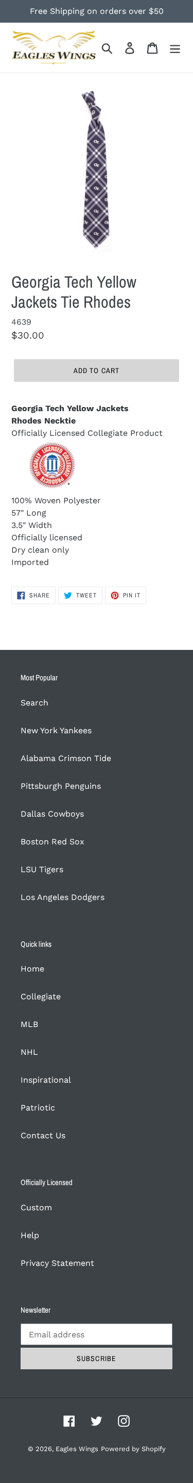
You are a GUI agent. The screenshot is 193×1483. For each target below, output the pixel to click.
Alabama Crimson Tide (66, 758)
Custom (36, 1207)
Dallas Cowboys (52, 814)
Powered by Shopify (133, 1449)
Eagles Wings (77, 1449)
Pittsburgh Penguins (61, 786)
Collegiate (41, 996)
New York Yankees (56, 730)
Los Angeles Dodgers (62, 897)
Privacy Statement (57, 1263)
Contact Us (43, 1135)
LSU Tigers (42, 869)
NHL (29, 1052)
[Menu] (175, 47)
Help (30, 1235)
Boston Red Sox (52, 841)
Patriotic (38, 1108)
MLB (29, 1024)
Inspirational (46, 1080)
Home (32, 969)
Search (34, 703)
